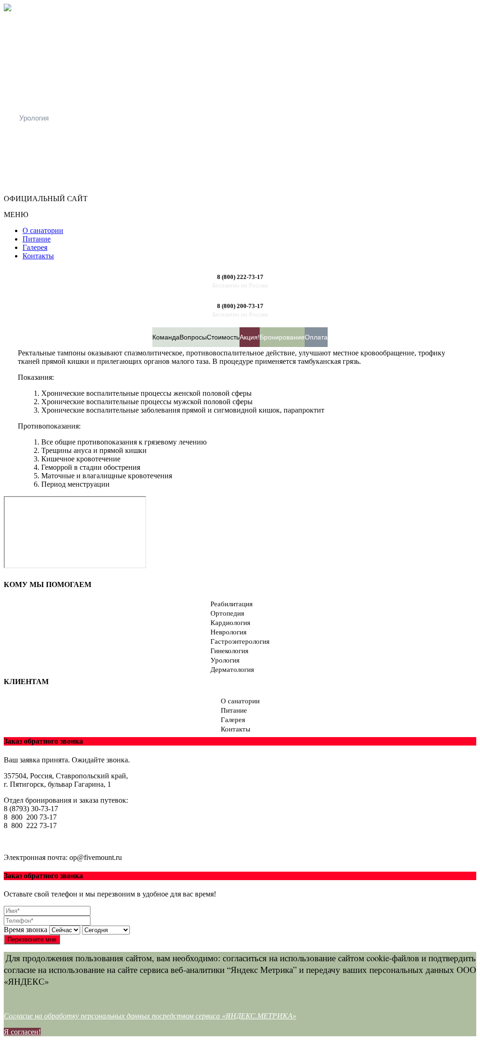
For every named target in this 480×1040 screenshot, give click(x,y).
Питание (234, 710)
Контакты (235, 729)
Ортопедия (37, 38)
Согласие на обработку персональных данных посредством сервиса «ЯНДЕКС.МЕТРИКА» (150, 1015)
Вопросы (193, 337)
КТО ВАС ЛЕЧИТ (47, 166)
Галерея (233, 719)
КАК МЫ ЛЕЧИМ (46, 150)
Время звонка (25, 930)
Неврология (38, 70)
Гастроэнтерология (50, 86)
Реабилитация (42, 22)
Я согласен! (22, 1032)
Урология (34, 118)
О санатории (240, 701)
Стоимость (223, 337)
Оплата (316, 337)
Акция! (250, 337)
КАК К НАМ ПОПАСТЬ (56, 182)
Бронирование (282, 337)
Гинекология (39, 102)
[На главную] (7, 9)
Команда (166, 337)
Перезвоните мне (32, 939)
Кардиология (39, 54)
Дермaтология (42, 134)
